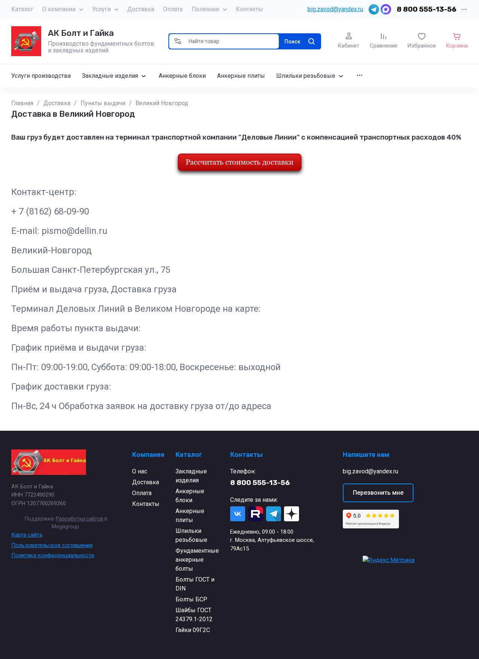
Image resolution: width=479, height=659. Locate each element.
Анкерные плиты (190, 515)
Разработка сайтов (79, 519)
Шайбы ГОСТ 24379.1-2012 (194, 615)
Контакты (249, 9)
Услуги (101, 9)
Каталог (22, 9)
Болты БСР (191, 599)
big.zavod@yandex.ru (335, 9)
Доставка (140, 9)
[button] (177, 41)
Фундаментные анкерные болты (197, 559)
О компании (59, 9)
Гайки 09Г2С (193, 630)
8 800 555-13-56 (427, 9)
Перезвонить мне (378, 492)
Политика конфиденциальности (52, 555)
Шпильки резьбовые (191, 535)
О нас (139, 471)
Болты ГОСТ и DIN (195, 584)
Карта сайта (26, 534)
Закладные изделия (191, 476)
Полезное (205, 9)
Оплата (173, 9)
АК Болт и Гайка (81, 33)
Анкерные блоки (190, 496)
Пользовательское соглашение (52, 545)
